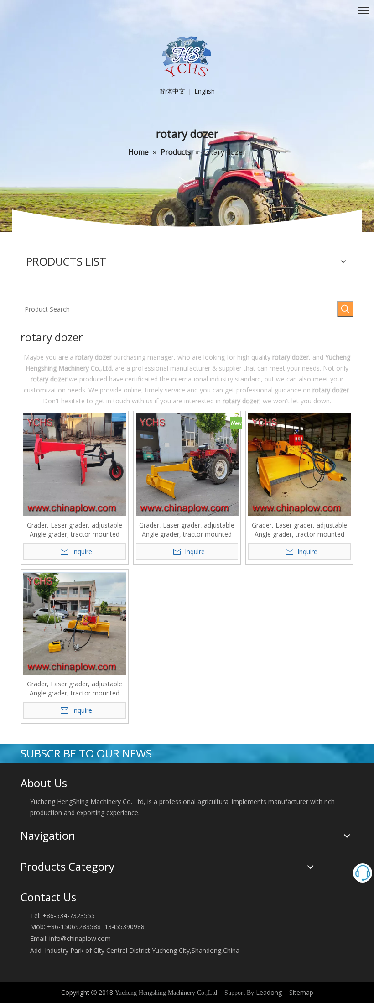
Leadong (269, 992)
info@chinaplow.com (80, 938)
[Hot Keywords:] (345, 309)
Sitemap (301, 992)
